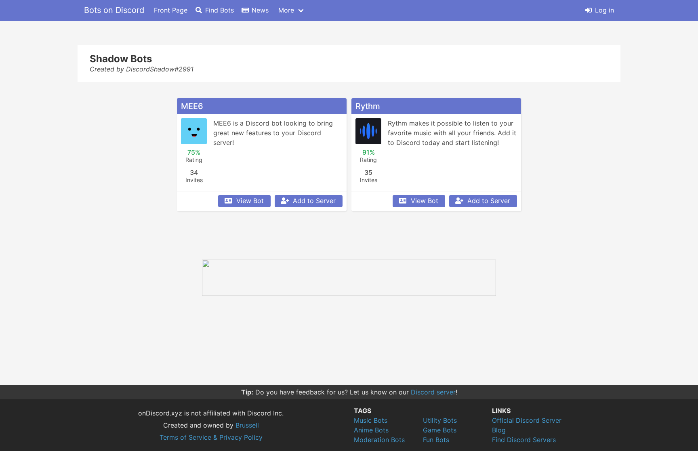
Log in (604, 10)
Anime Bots (371, 430)
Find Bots (219, 10)
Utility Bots (440, 420)
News (260, 10)
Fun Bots (436, 440)
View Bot (250, 201)
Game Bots (439, 430)
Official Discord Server (526, 420)
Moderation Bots (379, 440)
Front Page (170, 10)
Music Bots (370, 420)
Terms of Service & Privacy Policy (211, 437)
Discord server (433, 392)
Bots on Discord (114, 10)
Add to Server (314, 201)
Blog (499, 430)
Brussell (247, 425)
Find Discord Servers (524, 440)
